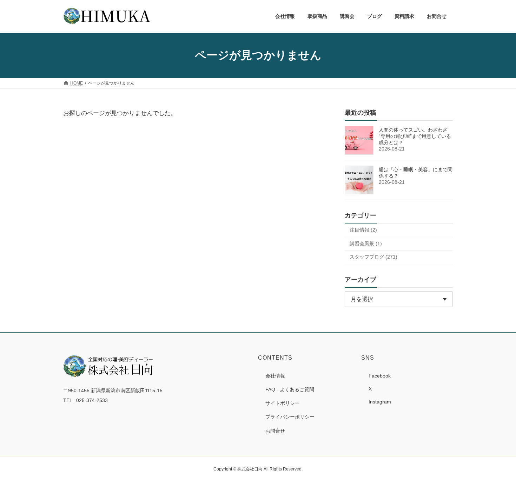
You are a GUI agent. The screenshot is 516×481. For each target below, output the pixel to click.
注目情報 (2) (363, 230)
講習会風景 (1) (366, 243)
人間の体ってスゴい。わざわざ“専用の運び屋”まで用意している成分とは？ (415, 136)
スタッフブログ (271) (373, 257)
